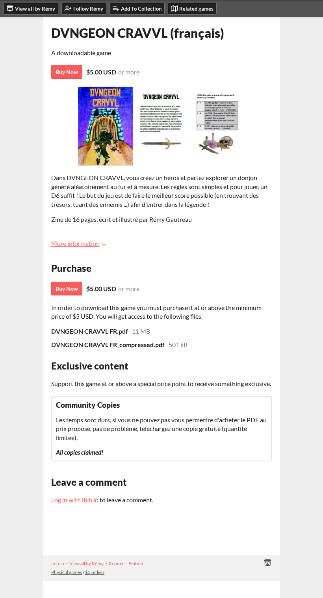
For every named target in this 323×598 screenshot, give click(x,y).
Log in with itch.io (74, 499)
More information (75, 243)
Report (116, 563)
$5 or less (94, 572)
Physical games (66, 572)
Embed (135, 563)
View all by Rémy (86, 563)
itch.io (57, 563)
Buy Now (67, 72)
